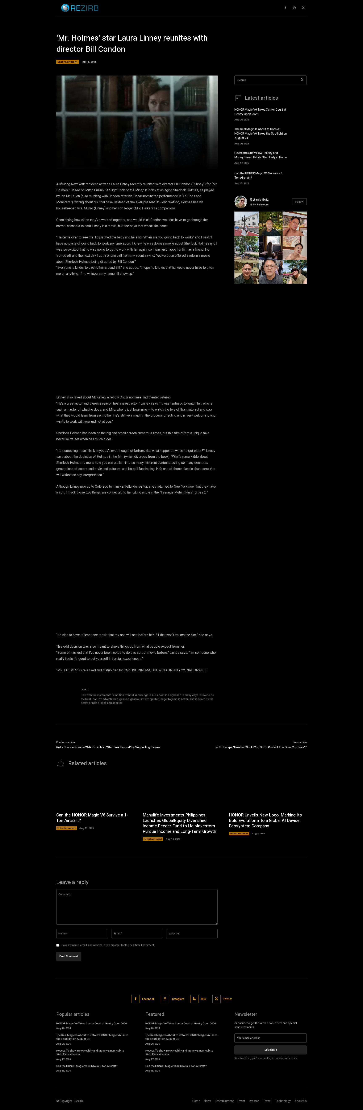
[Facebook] (285, 7)
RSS (203, 999)
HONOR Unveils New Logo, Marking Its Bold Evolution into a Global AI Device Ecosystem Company (265, 820)
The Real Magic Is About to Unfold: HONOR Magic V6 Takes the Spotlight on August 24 (260, 133)
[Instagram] (294, 7)
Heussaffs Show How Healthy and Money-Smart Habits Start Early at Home (260, 155)
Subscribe (270, 1050)
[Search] (302, 80)
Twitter (227, 999)
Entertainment (68, 62)
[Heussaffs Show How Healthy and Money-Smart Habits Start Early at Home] (299, 157)
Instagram (178, 999)
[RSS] (194, 999)
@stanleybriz (259, 199)
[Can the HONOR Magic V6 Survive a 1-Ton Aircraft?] (299, 177)
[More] (197, 164)
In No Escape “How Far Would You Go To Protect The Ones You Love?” (261, 747)
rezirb (84, 689)
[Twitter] (303, 7)
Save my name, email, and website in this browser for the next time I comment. (108, 945)
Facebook (148, 999)
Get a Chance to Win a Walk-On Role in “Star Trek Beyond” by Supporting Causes (108, 747)
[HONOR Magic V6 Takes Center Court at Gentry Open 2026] (299, 114)
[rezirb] (66, 697)
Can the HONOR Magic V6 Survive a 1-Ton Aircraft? (92, 818)
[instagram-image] (246, 224)
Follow (299, 202)
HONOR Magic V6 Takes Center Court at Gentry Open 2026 (91, 1023)
